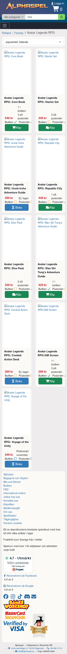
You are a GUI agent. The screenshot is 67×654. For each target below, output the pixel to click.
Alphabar (8, 474)
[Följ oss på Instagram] (13, 597)
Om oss (7, 512)
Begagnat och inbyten (15, 478)
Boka (18, 207)
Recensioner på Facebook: (22, 575)
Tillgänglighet (10, 519)
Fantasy (18, 33)
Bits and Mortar (12, 482)
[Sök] (61, 17)
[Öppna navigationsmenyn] (4, 25)
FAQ (5, 489)
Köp (18, 127)
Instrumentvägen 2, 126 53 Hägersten (27, 648)
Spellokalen (9, 515)
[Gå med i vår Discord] (27, 597)
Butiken (7, 485)
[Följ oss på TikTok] (20, 597)
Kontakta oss (10, 500)
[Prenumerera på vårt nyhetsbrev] (33, 597)
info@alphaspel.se (26, 651)
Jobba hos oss (11, 497)
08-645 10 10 (56, 648)
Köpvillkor (8, 504)
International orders (14, 493)
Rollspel (6, 33)
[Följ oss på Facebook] (6, 597)
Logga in (59, 3)
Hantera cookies (12, 523)
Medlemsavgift (11, 508)
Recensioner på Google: (20, 585)
